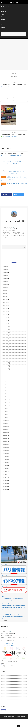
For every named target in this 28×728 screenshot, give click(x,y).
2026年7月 (5, 269)
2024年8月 (5, 338)
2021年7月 (5, 450)
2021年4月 (5, 459)
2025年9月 (5, 299)
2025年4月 (5, 314)
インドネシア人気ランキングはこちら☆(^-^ (11, 155)
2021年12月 (5, 435)
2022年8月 (5, 411)
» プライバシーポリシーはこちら (8, 645)
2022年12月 (5, 399)
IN (18, 726)
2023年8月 (5, 375)
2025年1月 (5, 323)
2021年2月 (5, 465)
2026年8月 (5, 266)
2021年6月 (5, 453)
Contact (3, 27)
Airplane (3, 22)
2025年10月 (5, 296)
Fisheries (3, 24)
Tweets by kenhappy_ (5, 710)
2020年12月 (5, 471)
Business (3, 11)
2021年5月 (5, 456)
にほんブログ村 (14, 173)
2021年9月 (5, 444)
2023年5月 (5, 384)
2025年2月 (5, 320)
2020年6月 (5, 489)
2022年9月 (5, 408)
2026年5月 (5, 275)
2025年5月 (5, 311)
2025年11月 (5, 293)
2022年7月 (5, 414)
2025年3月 (5, 317)
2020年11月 (5, 474)
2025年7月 (5, 305)
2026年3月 (5, 281)
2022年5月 (5, 420)
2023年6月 (5, 381)
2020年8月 (5, 483)
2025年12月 (5, 290)
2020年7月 (5, 486)
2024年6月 (5, 344)
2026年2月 (5, 284)
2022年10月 (5, 405)
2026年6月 (5, 272)
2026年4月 (5, 278)
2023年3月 (5, 390)
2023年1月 (5, 396)
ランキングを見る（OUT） (7, 98)
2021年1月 (5, 468)
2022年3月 (5, 426)
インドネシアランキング (5, 564)
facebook (5, 194)
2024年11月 (5, 329)
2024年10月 (5, 332)
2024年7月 (5, 341)
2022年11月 (5, 402)
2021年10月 (5, 441)
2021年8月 (5, 447)
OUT (23, 726)
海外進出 (3, 19)
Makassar (3, 16)
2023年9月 (5, 372)
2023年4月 (5, 387)
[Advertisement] (14, 53)
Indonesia (3, 9)
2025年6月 (5, 308)
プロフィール (5, 6)
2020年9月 (5, 480)
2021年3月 (5, 462)
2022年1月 (5, 432)
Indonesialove (11, 716)
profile (2, 29)
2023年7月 (5, 378)
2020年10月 (5, 477)
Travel (2, 14)
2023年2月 (5, 393)
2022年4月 (5, 423)
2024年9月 (5, 335)
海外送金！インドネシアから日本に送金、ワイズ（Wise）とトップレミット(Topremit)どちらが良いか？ (14, 178)
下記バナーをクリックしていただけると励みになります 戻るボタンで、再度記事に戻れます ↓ (14, 163)
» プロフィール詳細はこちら (7, 643)
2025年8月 (5, 302)
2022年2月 (5, 429)
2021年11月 (5, 438)
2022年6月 (5, 417)
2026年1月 (5, 287)
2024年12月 (5, 326)
